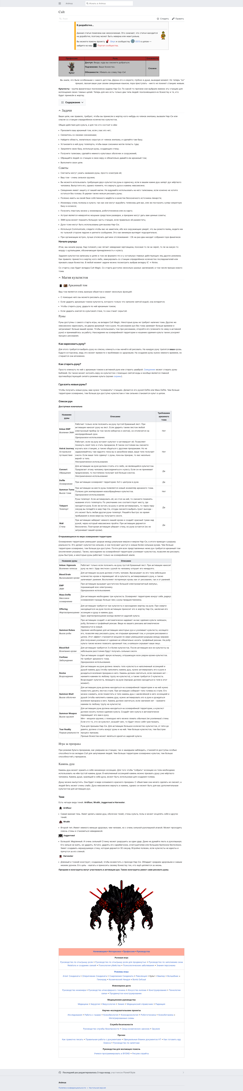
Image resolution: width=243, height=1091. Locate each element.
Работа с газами (93, 1015)
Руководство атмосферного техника (106, 990)
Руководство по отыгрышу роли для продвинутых (120, 962)
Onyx (112, 41)
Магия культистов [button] (75, 277)
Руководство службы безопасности (101, 1028)
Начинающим (100, 951)
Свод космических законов (135, 1028)
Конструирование (158, 990)
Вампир (161, 976)
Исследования (75, 1015)
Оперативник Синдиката (94, 976)
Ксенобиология (110, 1015)
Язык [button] (65, 18)
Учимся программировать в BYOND (112, 1053)
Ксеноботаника (165, 1015)
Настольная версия (97, 1088)
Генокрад (101, 979)
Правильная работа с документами (103, 1039)
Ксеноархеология (129, 1015)
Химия (121, 1004)
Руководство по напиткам (126, 1043)
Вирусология (108, 1004)
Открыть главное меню (60, 4)
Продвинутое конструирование (125, 993)
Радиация (160, 1004)
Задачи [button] (67, 110)
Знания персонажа (166, 965)
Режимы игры (121, 971)
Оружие (156, 1028)
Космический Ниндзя (119, 979)
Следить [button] (164, 18)
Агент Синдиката (71, 976)
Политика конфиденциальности (72, 1088)
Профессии (129, 951)
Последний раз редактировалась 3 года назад (86, 1072)
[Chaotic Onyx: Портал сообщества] (95, 45)
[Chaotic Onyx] (108, 41)
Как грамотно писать (72, 1039)
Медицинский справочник (140, 1004)
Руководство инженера (74, 990)
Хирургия (95, 1004)
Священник (149, 369)
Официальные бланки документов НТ (142, 1039)
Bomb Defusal (139, 979)
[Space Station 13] (133, 41)
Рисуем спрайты (140, 1053)
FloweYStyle (129, 1072)
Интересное (115, 951)
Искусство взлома (137, 990)
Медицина (83, 1004)
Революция (141, 976)
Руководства (143, 951)
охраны (117, 376)
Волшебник (172, 976)
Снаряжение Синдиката (121, 976)
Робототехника (148, 1015)
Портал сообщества (108, 45)
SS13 (137, 41)
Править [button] (179, 18)
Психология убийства (110, 965)
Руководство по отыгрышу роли (76, 962)
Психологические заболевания (138, 965)
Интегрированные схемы (121, 1018)
